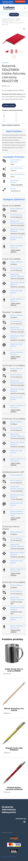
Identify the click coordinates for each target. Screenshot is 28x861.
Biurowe (11, 21)
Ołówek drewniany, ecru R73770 (14, 709)
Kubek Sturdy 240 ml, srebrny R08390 (14, 670)
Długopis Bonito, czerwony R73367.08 (14, 788)
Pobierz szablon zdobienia (15, 251)
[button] (24, 29)
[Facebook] (24, 822)
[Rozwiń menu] (24, 8)
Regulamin (14, 856)
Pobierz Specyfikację (17, 185)
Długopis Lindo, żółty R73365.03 (14, 749)
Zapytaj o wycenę (9, 105)
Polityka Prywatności (6, 856)
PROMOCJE (14, 15)
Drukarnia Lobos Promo (8, 19)
